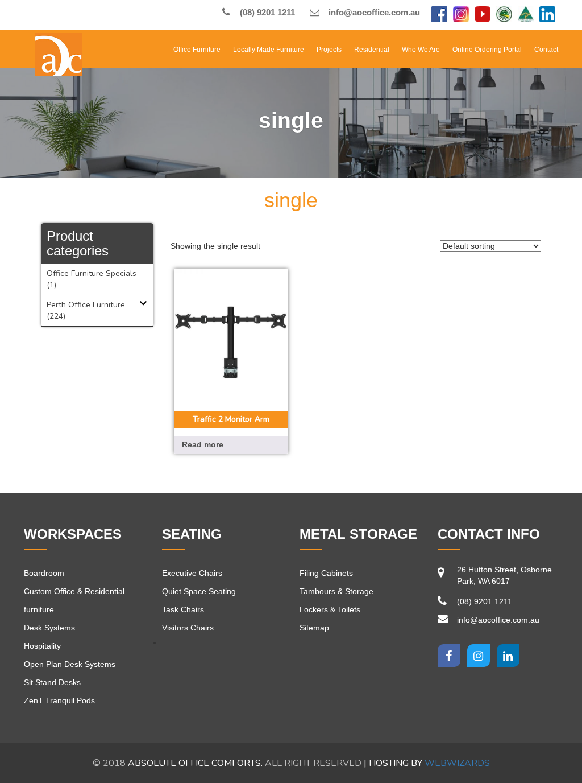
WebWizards (457, 763)
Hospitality (42, 645)
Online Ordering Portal (487, 49)
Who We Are (421, 49)
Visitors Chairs (188, 627)
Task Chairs (183, 609)
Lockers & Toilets (330, 609)
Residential (371, 49)
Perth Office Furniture (86, 304)
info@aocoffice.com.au (373, 12)
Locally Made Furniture (268, 49)
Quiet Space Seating (199, 591)
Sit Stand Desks (52, 682)
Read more (202, 444)
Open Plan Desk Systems (69, 664)
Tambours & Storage (336, 591)
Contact (546, 49)
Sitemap (314, 627)
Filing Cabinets (326, 573)
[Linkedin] (508, 655)
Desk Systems (49, 627)
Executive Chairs (192, 573)
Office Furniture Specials (91, 273)
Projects (329, 49)
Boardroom (44, 573)
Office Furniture (197, 49)
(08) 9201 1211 (266, 12)
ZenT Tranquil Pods (59, 700)
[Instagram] (461, 15)
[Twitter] (478, 655)
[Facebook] (439, 15)
